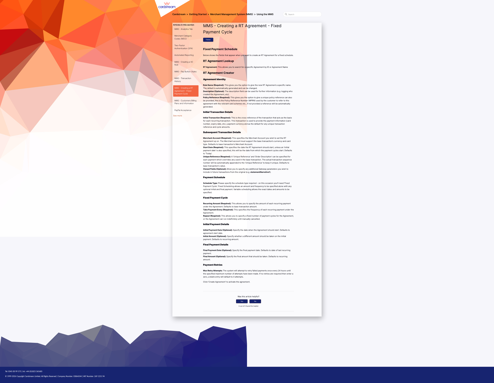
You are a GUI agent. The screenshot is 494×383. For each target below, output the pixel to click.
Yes (242, 301)
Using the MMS (265, 14)
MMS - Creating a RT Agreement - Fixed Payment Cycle (183, 91)
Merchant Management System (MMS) (231, 14)
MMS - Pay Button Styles (185, 71)
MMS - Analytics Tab (183, 29)
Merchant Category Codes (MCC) (183, 37)
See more (177, 115)
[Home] (177, 6)
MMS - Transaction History (182, 79)
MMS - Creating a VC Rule (183, 63)
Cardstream (179, 14)
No (255, 301)
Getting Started (198, 14)
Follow (208, 40)
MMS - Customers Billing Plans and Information (185, 102)
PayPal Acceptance (182, 110)
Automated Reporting (184, 55)
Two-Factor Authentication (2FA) (183, 47)
